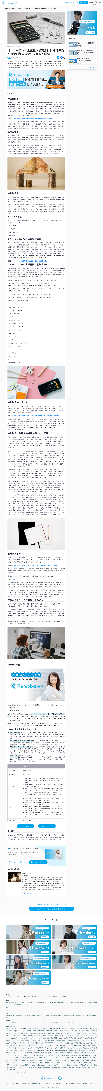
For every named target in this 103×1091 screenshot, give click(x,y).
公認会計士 (25, 894)
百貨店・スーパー (85, 1047)
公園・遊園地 (9, 1033)
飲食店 (70, 1037)
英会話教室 (43, 1032)
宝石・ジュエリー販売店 (76, 1043)
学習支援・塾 (76, 1032)
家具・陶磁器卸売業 (27, 1050)
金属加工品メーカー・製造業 (82, 1060)
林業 (7, 1069)
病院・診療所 (27, 1032)
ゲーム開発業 (24, 1055)
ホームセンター (13, 1045)
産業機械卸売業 (72, 1050)
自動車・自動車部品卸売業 (61, 1050)
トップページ (10, 1084)
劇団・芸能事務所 (71, 1033)
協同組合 (56, 1030)
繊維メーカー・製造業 (92, 1065)
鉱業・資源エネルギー (81, 1067)
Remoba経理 (8, 996)
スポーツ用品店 (46, 1045)
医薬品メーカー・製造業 (90, 1064)
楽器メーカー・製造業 (76, 1057)
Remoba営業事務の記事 (81, 1015)
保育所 (66, 1030)
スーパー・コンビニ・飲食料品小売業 (57, 1047)
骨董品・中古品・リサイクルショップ (49, 1043)
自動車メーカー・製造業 (76, 1059)
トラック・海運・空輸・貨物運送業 (25, 1054)
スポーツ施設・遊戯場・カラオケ (21, 1033)
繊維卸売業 (69, 1052)
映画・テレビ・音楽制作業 (79, 1054)
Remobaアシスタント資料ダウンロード (60, 1002)
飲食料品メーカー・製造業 (44, 1067)
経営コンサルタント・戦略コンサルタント (73, 1038)
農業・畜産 (12, 1069)
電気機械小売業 (29, 1047)
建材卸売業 (36, 1052)
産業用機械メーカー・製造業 (67, 1060)
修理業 (34, 1030)
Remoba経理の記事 (10, 1015)
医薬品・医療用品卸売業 (15, 1050)
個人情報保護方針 (32, 1084)
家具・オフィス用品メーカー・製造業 (62, 1065)
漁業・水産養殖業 (92, 1067)
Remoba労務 (8, 8)
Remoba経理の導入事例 (11, 1023)
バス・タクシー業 (39, 1054)
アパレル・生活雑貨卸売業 (59, 1052)
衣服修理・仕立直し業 (48, 1035)
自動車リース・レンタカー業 (73, 1040)
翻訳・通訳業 (54, 1038)
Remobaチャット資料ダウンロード (78, 1002)
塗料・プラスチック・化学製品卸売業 (24, 1052)
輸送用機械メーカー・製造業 (31, 1059)
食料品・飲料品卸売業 (46, 1052)
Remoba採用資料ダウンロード (42, 1002)
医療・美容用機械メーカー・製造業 (51, 1060)
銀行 (18, 1043)
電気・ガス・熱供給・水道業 (85, 1055)
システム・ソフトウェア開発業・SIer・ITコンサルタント (41, 1055)
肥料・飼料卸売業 (58, 1049)
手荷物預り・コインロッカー (34, 1035)
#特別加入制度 (12, 46)
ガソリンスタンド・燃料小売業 (74, 1045)
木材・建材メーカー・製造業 (78, 1065)
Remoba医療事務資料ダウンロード (21, 1004)
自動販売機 (23, 1043)
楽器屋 (32, 1045)
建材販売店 (86, 1043)
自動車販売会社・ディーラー (40, 1047)
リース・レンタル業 (86, 1040)
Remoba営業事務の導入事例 (53, 1023)
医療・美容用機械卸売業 (38, 1050)
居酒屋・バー (57, 1037)
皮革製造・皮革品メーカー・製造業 (52, 1062)
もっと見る (93, 67)
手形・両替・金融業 (34, 1042)
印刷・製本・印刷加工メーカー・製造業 (26, 1065)
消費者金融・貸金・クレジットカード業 (81, 1042)
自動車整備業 (41, 1030)
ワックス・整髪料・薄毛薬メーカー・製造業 (30, 1064)
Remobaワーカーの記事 (56, 1015)
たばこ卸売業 (24, 1049)
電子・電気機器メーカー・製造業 (34, 1060)
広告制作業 (55, 1054)
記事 (14, 8)
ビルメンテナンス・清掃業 (82, 1028)
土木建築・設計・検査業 (91, 1037)
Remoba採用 (23, 996)
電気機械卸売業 (49, 1050)
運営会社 (18, 1084)
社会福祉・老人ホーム (75, 1030)
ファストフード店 (48, 1037)
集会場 (34, 1028)
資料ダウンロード (47, 826)
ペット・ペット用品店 (64, 1043)
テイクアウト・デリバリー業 (35, 1037)
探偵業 (60, 1038)
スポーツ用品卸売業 (47, 1049)
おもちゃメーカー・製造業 (63, 1057)
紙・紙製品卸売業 (78, 1049)
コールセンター (65, 1028)
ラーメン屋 (64, 1037)
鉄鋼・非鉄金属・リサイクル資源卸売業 (86, 1050)
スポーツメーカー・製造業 (49, 1057)
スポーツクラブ (36, 1032)
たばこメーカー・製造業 (31, 1067)
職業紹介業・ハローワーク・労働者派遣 (22, 1030)
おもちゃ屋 (38, 1045)
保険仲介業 (15, 1042)
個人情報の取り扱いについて (46, 1084)
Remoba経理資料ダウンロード (12, 1002)
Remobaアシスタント (33, 996)
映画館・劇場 (79, 1033)
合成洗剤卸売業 (87, 1049)
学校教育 (83, 1032)
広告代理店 (13, 1038)
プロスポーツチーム (60, 1033)
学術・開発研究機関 (60, 1040)
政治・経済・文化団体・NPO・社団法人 (51, 1028)
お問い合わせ (25, 826)
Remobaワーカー (9, 1009)
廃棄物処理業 (49, 1030)
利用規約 (24, 1084)
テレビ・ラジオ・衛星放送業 (62, 1055)
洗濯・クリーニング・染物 (21, 1037)
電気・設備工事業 (56, 1067)
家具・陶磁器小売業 (19, 1047)
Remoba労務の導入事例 (23, 1023)
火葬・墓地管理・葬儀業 (21, 1035)
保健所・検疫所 (85, 1030)
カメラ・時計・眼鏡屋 (23, 1045)
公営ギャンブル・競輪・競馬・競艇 (38, 1033)
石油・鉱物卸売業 (9, 1052)
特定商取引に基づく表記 (75, 1084)
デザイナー (33, 1040)
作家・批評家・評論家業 (24, 1040)
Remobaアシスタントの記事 (43, 1015)
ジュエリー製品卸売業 (14, 1049)
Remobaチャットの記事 (69, 1015)
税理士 (31, 894)
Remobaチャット (43, 996)
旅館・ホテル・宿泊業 (79, 1037)
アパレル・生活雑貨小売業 (73, 1047)
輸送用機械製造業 (18, 1059)
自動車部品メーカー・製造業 (45, 1059)
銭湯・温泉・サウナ (81, 1035)
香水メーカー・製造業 (65, 1064)
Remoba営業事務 (53, 996)
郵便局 (61, 1030)
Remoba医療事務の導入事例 (67, 1023)
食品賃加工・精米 (88, 1033)
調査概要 (85, 1084)
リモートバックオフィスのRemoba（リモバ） (16, 1072)
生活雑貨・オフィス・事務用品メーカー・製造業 (31, 1057)
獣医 (8, 1038)
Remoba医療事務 (62, 996)
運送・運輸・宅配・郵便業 (86, 1052)
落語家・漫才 (51, 1033)
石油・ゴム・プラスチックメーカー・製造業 (72, 1062)
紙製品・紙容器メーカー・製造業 (44, 1065)
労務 (9, 57)
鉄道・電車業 (48, 1054)
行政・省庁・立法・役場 (11, 1028)
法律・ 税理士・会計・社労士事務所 (46, 1040)
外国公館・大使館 (22, 1028)
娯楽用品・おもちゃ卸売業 (35, 1049)
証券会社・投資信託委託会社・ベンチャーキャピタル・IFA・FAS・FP (55, 1042)
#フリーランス (21, 46)
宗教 (39, 1028)
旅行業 (73, 1035)
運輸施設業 (76, 1052)
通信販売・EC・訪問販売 (33, 1043)
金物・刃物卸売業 (68, 1049)
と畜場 (29, 1028)
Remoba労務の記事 (20, 1015)
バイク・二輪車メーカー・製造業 (61, 1059)
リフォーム (64, 1067)
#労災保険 (29, 46)
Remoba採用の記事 (31, 1015)
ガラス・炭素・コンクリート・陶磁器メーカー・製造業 (31, 1062)
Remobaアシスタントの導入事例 (37, 1023)
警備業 (72, 1028)
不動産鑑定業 (46, 1038)
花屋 (92, 1043)
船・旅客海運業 (12, 1054)
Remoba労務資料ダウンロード (27, 1002)
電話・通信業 (74, 1055)
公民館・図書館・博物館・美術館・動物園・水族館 (59, 1032)
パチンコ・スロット (91, 1032)
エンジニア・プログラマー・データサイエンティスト (29, 1038)
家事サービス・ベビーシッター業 (62, 1035)
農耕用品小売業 (86, 1045)
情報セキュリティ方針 (61, 1084)
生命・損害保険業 (23, 1042)
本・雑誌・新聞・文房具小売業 (58, 1045)
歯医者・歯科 (19, 1032)
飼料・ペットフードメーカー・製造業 (15, 1067)
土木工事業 (71, 1067)
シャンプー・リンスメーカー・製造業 (50, 1064)
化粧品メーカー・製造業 (77, 1064)
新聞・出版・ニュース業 (65, 1054)
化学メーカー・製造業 (10, 1065)
